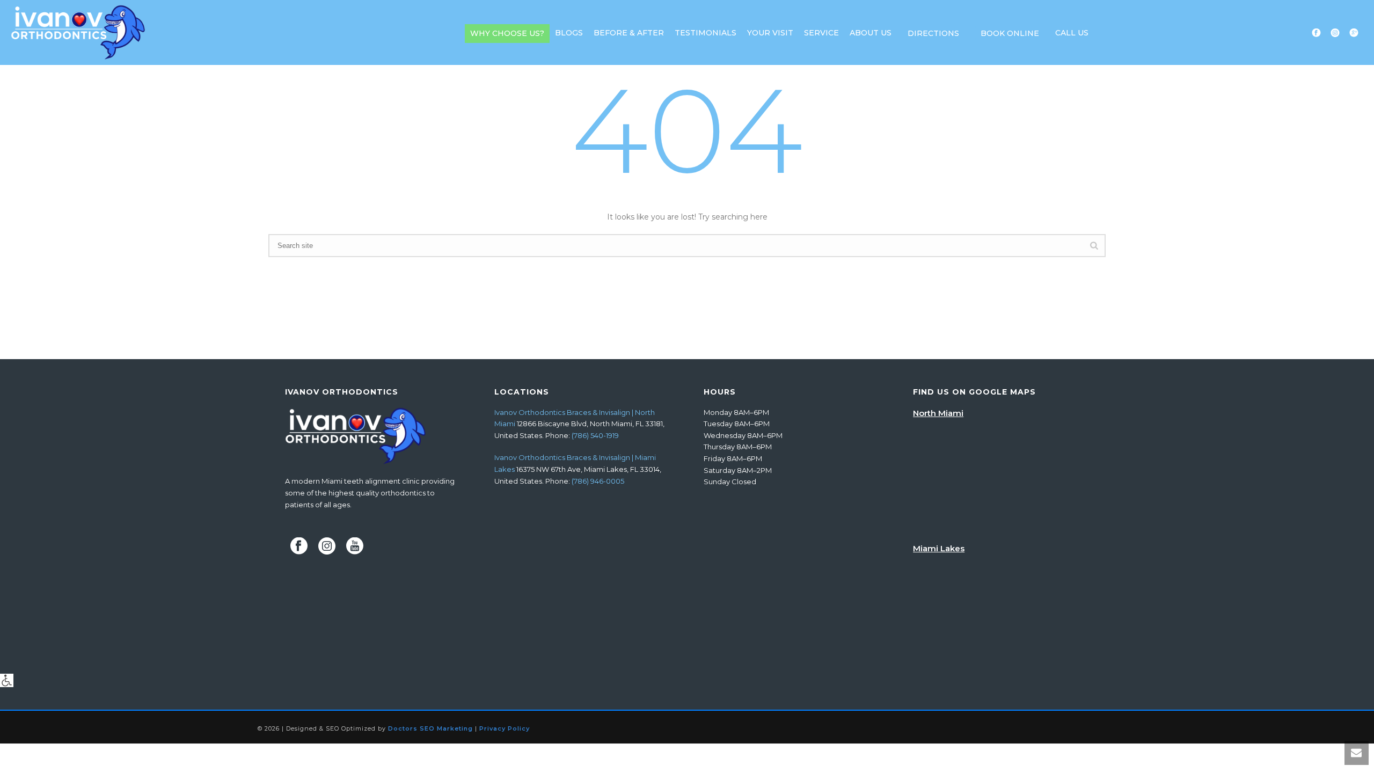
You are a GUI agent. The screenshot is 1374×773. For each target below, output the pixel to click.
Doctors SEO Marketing (430, 728)
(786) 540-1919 (595, 435)
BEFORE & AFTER (629, 33)
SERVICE (821, 33)
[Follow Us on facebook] (299, 546)
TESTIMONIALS (705, 33)
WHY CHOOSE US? (507, 33)
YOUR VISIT (770, 33)
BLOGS (569, 33)
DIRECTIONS (933, 33)
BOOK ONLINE (1010, 33)
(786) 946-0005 (598, 481)
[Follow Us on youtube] (354, 546)
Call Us (1071, 33)
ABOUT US (870, 33)
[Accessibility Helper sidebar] (6, 680)
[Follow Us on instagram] (326, 546)
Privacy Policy (504, 728)
